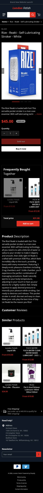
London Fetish (17, 473)
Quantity (5, 128)
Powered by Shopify (28, 473)
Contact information (21, 489)
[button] (3, 14)
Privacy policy (21, 480)
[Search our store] (33, 14)
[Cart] (39, 14)
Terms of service (21, 483)
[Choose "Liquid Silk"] (20, 180)
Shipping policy (21, 486)
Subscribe (38, 454)
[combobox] (20, 14)
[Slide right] (40, 71)
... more (38, 114)
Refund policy (21, 477)
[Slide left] (3, 71)
